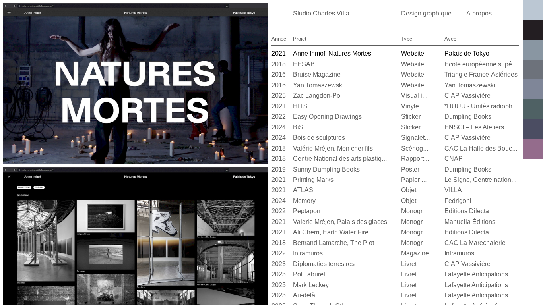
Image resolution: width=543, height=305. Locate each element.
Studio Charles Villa (321, 13)
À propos (479, 13)
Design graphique (426, 13)
